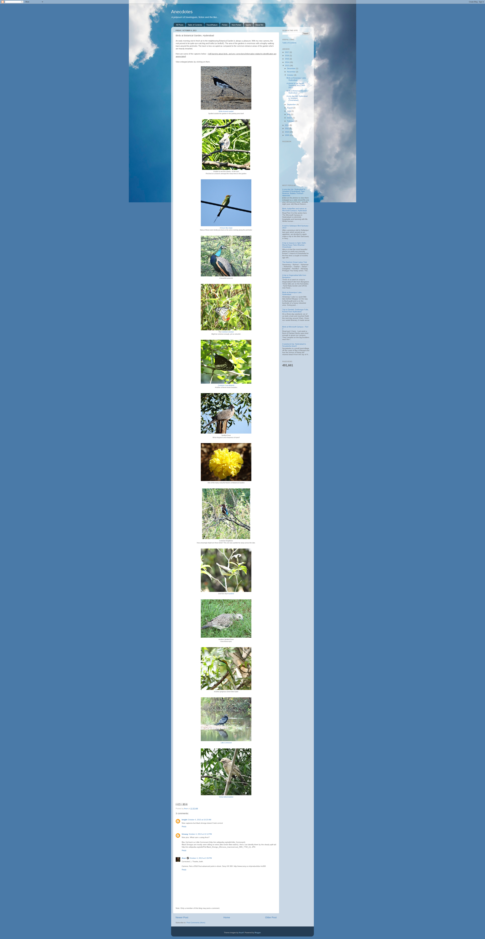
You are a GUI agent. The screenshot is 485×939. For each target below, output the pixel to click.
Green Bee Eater (227, 228)
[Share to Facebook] (184, 804)
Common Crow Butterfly (226, 385)
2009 (287, 135)
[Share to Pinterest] (186, 804)
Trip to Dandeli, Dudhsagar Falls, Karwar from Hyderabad (295, 311)
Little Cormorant (226, 743)
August (290, 108)
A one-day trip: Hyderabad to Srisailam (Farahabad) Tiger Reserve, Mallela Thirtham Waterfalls (293, 192)
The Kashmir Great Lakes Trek (294, 262)
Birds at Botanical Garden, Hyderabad (297, 92)
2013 (287, 66)
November (291, 72)
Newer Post (182, 917)
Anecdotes (182, 11)
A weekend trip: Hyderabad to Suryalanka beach (294, 345)
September (291, 104)
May (289, 114)
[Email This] (177, 804)
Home (226, 917)
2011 (287, 128)
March (290, 118)
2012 (287, 125)
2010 (287, 132)
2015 (287, 59)
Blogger (258, 933)
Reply (184, 826)
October (290, 75)
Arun (184, 858)
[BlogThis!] (179, 804)
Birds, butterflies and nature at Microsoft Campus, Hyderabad (294, 210)
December (291, 68)
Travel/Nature (211, 25)
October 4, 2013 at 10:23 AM (199, 820)
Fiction (224, 25)
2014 (287, 62)
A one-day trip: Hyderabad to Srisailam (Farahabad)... (297, 98)
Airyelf (241, 933)
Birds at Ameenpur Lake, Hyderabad (296, 79)
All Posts (179, 25)
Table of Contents (195, 25)
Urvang (185, 834)
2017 (287, 52)
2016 (287, 56)
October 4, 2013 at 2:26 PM (201, 858)
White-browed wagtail (226, 111)
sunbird (231, 594)
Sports (248, 25)
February (291, 121)
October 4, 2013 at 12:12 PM (200, 834)
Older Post (271, 917)
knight (184, 820)
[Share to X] (181, 804)
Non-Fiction (236, 25)
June (289, 111)
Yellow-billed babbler (226, 797)
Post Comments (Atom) (196, 923)
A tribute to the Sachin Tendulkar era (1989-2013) (296, 85)
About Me (259, 25)
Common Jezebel (228, 332)
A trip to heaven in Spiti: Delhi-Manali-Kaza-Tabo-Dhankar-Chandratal (294, 245)
